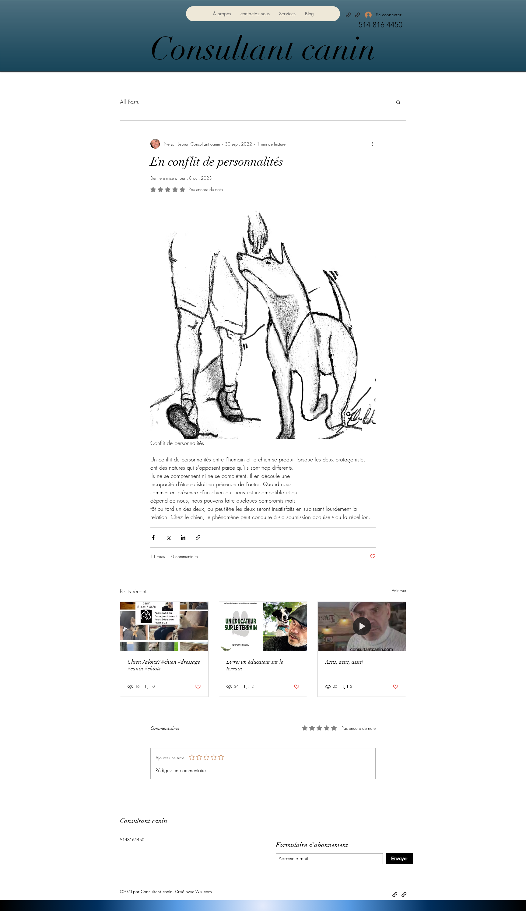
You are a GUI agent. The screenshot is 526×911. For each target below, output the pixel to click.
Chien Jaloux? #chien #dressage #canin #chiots (164, 665)
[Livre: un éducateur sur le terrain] (263, 626)
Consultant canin (263, 49)
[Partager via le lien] (198, 537)
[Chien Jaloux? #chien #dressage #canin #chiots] (164, 626)
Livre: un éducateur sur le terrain (254, 665)
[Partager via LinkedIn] (183, 537)
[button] (398, 102)
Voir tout (399, 590)
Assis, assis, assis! (344, 662)
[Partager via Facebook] (153, 537)
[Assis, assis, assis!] (362, 626)
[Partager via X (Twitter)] (168, 537)
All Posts (129, 101)
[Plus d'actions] (372, 143)
